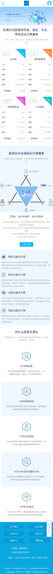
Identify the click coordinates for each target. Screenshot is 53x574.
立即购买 (7, 91)
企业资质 (39, 527)
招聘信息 (39, 541)
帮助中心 (14, 541)
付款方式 (14, 534)
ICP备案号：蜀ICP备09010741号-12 (15, 568)
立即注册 (26, 244)
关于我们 (14, 527)
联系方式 (39, 534)
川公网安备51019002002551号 (39, 568)
